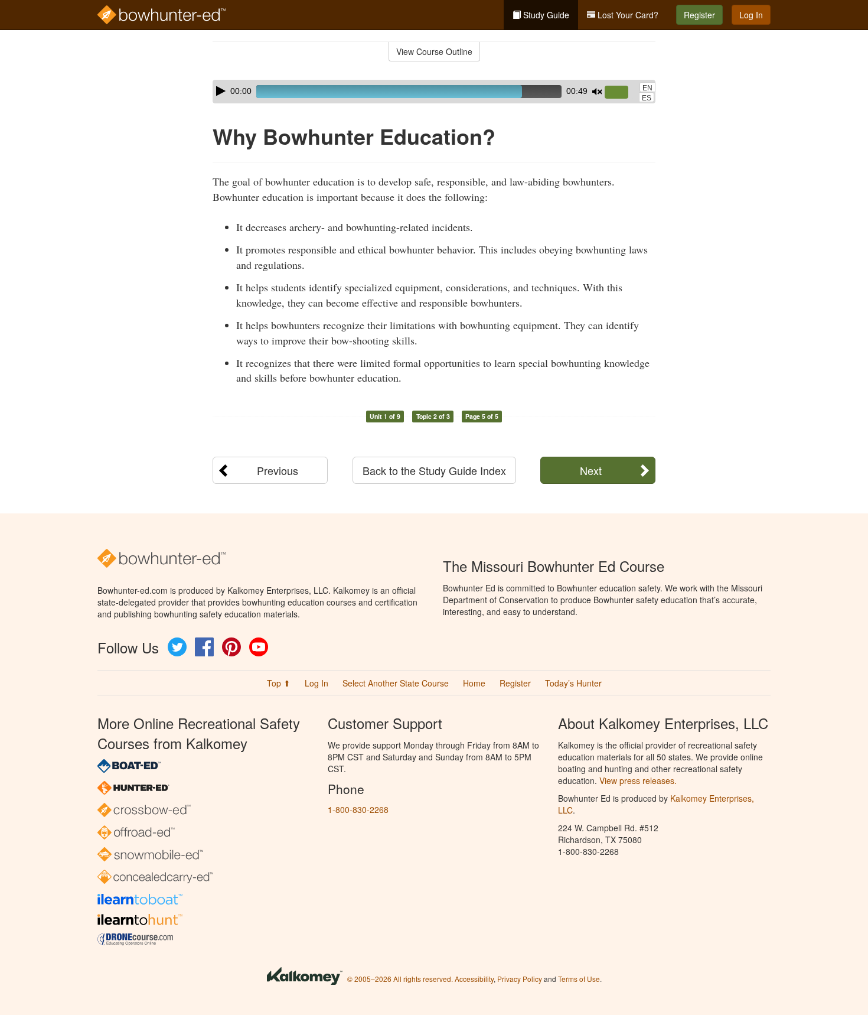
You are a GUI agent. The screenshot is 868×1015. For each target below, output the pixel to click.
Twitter (177, 646)
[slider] (621, 92)
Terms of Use (579, 979)
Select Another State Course (395, 683)
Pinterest (231, 646)
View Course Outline (434, 51)
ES (646, 98)
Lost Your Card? (626, 15)
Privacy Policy (519, 979)
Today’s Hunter (573, 683)
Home (474, 683)
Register (699, 15)
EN (647, 88)
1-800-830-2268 (358, 809)
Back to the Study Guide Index (434, 470)
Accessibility (474, 979)
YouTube (258, 646)
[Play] (221, 91)
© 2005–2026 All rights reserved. (400, 979)
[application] (434, 91)
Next (591, 470)
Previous (277, 470)
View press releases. (638, 780)
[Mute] (597, 91)
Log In (751, 15)
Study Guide (545, 15)
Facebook (204, 646)
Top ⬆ (279, 683)
